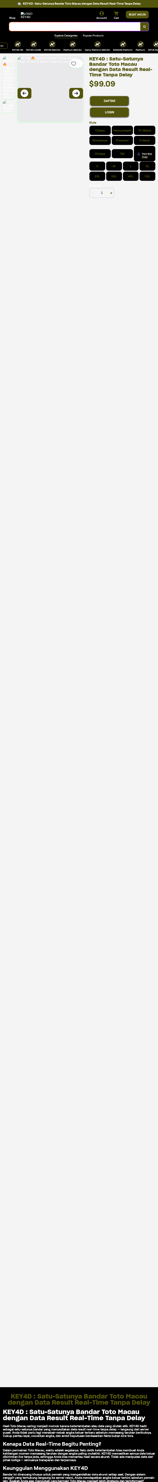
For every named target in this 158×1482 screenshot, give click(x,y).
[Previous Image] (24, 93)
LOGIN (109, 112)
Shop (12, 17)
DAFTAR (109, 100)
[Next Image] (76, 93)
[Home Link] (31, 15)
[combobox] (74, 26)
